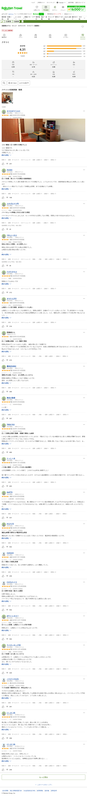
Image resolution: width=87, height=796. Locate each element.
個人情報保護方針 (16, 790)
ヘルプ (33, 2)
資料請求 (54, 790)
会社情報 (5, 790)
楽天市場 (70, 2)
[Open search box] (4, 83)
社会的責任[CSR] (29, 790)
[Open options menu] (84, 111)
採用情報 (40, 790)
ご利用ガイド (41, 2)
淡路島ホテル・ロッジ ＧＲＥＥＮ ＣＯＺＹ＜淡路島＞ (21, 26)
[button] (7, 97)
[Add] (82, 27)
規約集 (47, 790)
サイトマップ (50, 2)
